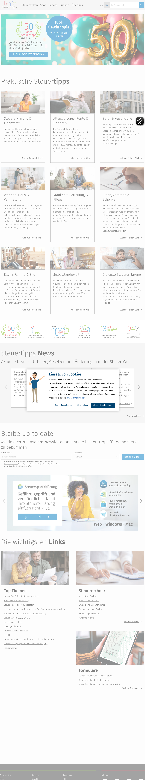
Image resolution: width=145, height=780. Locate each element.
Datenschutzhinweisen (76, 398)
